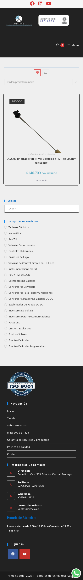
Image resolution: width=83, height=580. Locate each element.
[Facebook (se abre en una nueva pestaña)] (33, 3)
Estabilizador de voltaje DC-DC (25, 304)
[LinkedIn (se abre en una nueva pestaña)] (40, 3)
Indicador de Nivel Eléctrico (41, 154)
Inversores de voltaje (20, 310)
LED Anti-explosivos (19, 328)
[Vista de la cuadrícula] (37, 72)
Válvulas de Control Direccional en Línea (31, 263)
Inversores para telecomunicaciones (29, 316)
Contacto (13, 454)
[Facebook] (13, 554)
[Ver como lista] (45, 72)
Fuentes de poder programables (27, 346)
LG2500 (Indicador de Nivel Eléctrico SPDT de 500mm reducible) (41, 161)
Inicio (10, 411)
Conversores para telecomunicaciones (30, 292)
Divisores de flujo (18, 257)
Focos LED (14, 322)
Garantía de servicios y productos (28, 439)
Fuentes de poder (18, 340)
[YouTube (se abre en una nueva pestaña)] (48, 3)
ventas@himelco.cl (28, 509)
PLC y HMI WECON (19, 274)
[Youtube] (24, 554)
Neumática (14, 233)
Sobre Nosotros (17, 425)
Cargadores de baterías (21, 280)
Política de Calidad (18, 447)
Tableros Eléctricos (18, 227)
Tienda (11, 418)
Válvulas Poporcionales (21, 245)
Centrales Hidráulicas (20, 251)
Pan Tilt (12, 239)
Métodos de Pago (18, 432)
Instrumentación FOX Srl (22, 269)
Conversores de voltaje (21, 286)
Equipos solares (17, 334)
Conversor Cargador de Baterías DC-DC (30, 298)
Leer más (41, 180)
